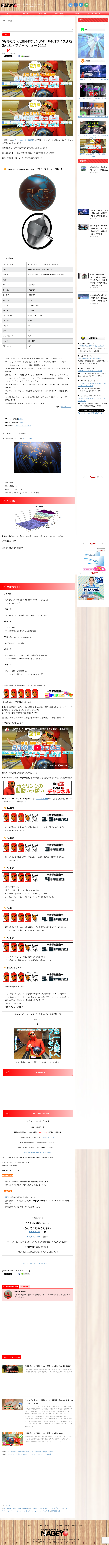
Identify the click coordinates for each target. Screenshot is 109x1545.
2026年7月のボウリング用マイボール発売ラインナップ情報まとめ (99, 213)
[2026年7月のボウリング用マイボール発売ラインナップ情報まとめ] (93, 77)
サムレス (41, 1508)
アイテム (25, 13)
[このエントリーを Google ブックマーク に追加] (19, 56)
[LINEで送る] (25, 56)
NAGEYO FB (34, 1232)
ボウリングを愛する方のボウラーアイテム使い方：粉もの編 (29, 1454)
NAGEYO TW (33, 1237)
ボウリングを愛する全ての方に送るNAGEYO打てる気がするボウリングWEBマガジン (54, 1539)
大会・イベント (60, 13)
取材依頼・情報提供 (63, 1525)
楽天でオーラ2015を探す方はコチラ (37, 1152)
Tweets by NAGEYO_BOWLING (90, 413)
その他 (77, 13)
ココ (24, 802)
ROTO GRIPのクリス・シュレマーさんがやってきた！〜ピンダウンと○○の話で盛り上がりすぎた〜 (98, 279)
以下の (7, 1197)
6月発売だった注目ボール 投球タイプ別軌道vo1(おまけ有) (48, 1366)
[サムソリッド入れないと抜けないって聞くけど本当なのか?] (93, 133)
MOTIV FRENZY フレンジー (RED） (90, 358)
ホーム (8, 13)
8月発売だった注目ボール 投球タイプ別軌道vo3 (44, 1433)
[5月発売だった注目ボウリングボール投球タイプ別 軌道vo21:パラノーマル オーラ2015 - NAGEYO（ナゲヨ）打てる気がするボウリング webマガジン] (81, 5)
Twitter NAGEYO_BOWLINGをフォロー (37, 1263)
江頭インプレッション (23, 426)
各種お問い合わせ (77, 1525)
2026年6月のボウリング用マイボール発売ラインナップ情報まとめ (99, 298)
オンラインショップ (94, 13)
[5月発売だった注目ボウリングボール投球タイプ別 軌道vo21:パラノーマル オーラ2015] (93, 151)
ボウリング (43, 1511)
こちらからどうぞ (48, 1137)
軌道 (58, 1511)
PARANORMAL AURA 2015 (20, 1508)
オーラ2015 (33, 1508)
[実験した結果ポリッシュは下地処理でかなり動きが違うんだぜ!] (93, 114)
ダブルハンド (58, 1508)
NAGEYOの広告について (47, 1525)
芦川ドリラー (27, 438)
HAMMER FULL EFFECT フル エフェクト (92, 346)
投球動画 (54, 1511)
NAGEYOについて (32, 1525)
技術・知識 (42, 13)
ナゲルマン (66, 1508)
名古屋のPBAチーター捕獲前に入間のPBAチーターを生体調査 (30, 1452)
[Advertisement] (37, 566)
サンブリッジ (66, 407)
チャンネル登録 (42, 799)
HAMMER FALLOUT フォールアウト (90, 371)
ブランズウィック (33, 1511)
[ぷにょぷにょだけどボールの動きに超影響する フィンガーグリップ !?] (93, 95)
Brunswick (7, 1508)
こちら (20, 419)
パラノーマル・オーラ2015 (23, 140)
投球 (48, 1511)
